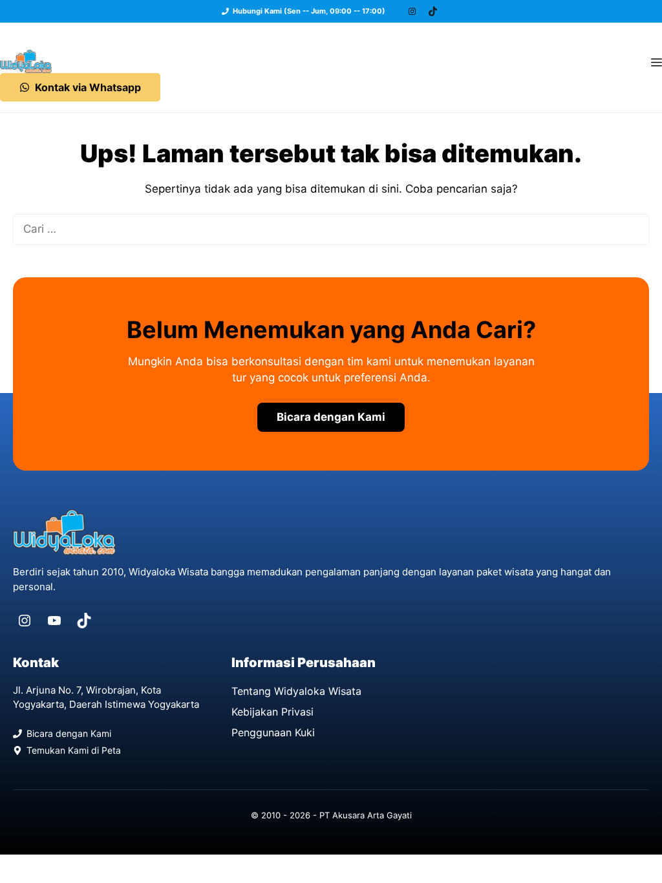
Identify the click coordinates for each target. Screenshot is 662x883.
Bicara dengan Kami (331, 416)
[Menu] (656, 61)
